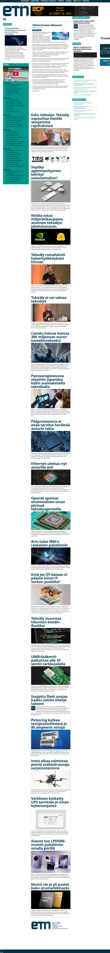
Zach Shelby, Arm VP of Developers (15, 166)
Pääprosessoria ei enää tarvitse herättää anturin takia (50, 425)
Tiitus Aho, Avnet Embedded (13, 120)
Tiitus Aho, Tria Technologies (13, 88)
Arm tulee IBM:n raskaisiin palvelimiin (49, 543)
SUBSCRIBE (35, 1)
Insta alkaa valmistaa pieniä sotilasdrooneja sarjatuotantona (50, 764)
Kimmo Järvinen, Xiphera (12, 135)
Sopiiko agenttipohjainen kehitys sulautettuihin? (46, 172)
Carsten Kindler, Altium (12, 152)
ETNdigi (68, 1)
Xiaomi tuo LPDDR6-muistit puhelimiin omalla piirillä (48, 844)
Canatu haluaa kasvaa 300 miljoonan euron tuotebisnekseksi (50, 337)
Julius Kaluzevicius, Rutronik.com (14, 150)
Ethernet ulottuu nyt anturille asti (49, 465)
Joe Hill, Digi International (12, 90)
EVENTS (61, 1)
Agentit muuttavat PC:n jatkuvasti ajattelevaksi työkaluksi (82, 49)
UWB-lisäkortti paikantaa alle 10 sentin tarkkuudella (48, 660)
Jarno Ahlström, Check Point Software (15, 118)
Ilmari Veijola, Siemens (11, 181)
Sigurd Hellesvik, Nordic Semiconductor (16, 137)
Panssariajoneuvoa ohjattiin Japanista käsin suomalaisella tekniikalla (48, 381)
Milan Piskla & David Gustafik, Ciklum (15, 116)
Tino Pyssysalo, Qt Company (13, 154)
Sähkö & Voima (37, 30)
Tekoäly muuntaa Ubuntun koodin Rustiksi (46, 622)
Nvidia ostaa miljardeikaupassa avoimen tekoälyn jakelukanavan (47, 221)
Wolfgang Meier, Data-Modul (13, 158)
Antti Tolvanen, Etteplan (12, 111)
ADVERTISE (25, 1)
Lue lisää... (8, 59)
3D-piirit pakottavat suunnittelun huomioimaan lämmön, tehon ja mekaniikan (15, 31)
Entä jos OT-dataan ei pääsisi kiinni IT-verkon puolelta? (49, 578)
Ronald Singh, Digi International (14, 143)
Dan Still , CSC (9, 107)
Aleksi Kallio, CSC (10, 109)
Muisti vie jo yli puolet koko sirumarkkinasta (50, 886)
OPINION (76, 44)
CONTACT (85, 1)
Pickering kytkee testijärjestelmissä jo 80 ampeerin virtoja (49, 724)
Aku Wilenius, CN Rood (12, 86)
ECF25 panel (9, 94)
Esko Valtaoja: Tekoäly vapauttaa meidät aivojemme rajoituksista (50, 120)
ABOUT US (77, 1)
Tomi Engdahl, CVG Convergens (14, 103)
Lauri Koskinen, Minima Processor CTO (16, 175)
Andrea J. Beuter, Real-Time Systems (15, 141)
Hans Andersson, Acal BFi (12, 122)
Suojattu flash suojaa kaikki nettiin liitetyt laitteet (49, 700)
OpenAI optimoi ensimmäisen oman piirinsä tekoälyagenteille (48, 503)
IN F (5, 24)
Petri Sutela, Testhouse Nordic (13, 101)
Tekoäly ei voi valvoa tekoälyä (48, 299)
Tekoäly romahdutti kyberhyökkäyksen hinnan (48, 258)
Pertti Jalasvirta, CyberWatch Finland (15, 145)
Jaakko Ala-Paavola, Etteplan (13, 85)
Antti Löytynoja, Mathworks (13, 179)
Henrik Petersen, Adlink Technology (15, 105)
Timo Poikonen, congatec (12, 92)
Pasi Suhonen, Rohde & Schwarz (14, 124)
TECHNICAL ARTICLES (49, 1)
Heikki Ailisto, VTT (10, 173)
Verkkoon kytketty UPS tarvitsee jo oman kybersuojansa (50, 802)
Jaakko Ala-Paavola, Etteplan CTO (14, 171)
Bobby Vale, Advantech (12, 162)
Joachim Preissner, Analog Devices (14, 126)
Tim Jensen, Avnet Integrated (13, 177)
